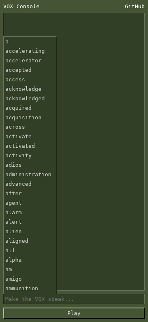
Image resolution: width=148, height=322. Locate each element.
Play (74, 313)
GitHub (135, 6)
